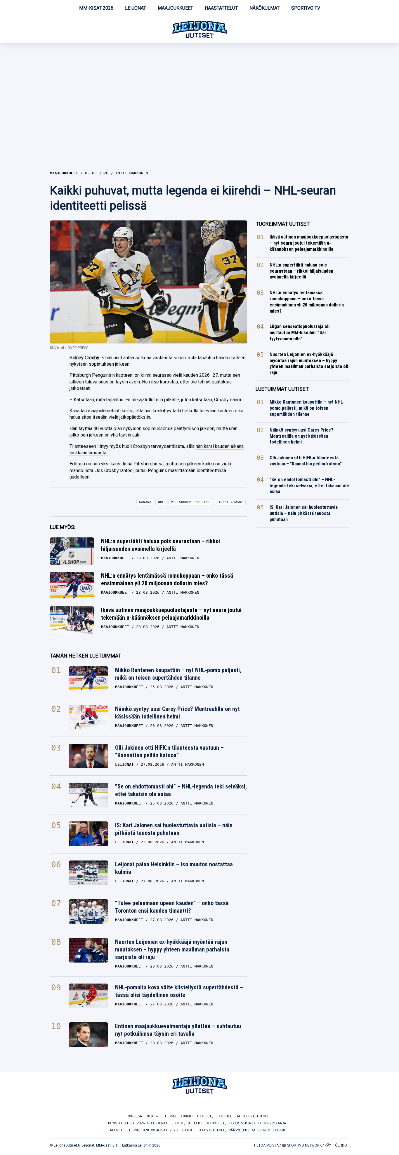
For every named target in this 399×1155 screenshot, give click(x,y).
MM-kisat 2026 (96, 8)
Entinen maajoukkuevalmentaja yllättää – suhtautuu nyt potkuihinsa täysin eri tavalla (178, 1030)
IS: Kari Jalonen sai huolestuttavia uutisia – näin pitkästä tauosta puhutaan (174, 829)
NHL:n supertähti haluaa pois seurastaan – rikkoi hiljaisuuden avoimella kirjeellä (160, 545)
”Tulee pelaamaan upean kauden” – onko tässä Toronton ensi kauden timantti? (172, 907)
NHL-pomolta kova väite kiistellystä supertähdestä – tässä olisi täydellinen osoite (179, 991)
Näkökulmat (264, 8)
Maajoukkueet (175, 8)
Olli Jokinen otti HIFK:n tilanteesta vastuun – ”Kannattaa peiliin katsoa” (169, 751)
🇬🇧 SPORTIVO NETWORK (302, 1145)
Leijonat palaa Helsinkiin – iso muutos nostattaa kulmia (174, 868)
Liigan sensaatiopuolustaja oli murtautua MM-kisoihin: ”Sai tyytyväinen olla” (299, 332)
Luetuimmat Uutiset (282, 389)
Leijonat (135, 8)
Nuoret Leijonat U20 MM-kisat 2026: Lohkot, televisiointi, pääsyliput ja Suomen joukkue (198, 1130)
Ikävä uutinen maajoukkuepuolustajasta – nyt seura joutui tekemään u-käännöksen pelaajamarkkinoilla (171, 614)
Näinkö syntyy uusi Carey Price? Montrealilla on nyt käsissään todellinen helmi (177, 712)
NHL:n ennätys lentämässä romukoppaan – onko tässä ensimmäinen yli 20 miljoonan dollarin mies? (167, 579)
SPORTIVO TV (305, 8)
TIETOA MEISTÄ (266, 1145)
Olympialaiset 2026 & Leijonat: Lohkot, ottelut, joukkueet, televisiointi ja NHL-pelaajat (198, 1123)
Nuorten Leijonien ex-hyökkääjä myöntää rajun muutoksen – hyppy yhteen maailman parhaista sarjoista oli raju (172, 949)
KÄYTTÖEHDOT (337, 1145)
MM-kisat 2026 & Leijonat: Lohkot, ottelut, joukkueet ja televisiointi (198, 1116)
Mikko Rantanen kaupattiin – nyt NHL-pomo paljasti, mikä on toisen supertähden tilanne (178, 674)
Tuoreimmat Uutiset (283, 224)
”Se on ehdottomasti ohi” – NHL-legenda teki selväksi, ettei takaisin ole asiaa (181, 790)
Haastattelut (221, 8)
